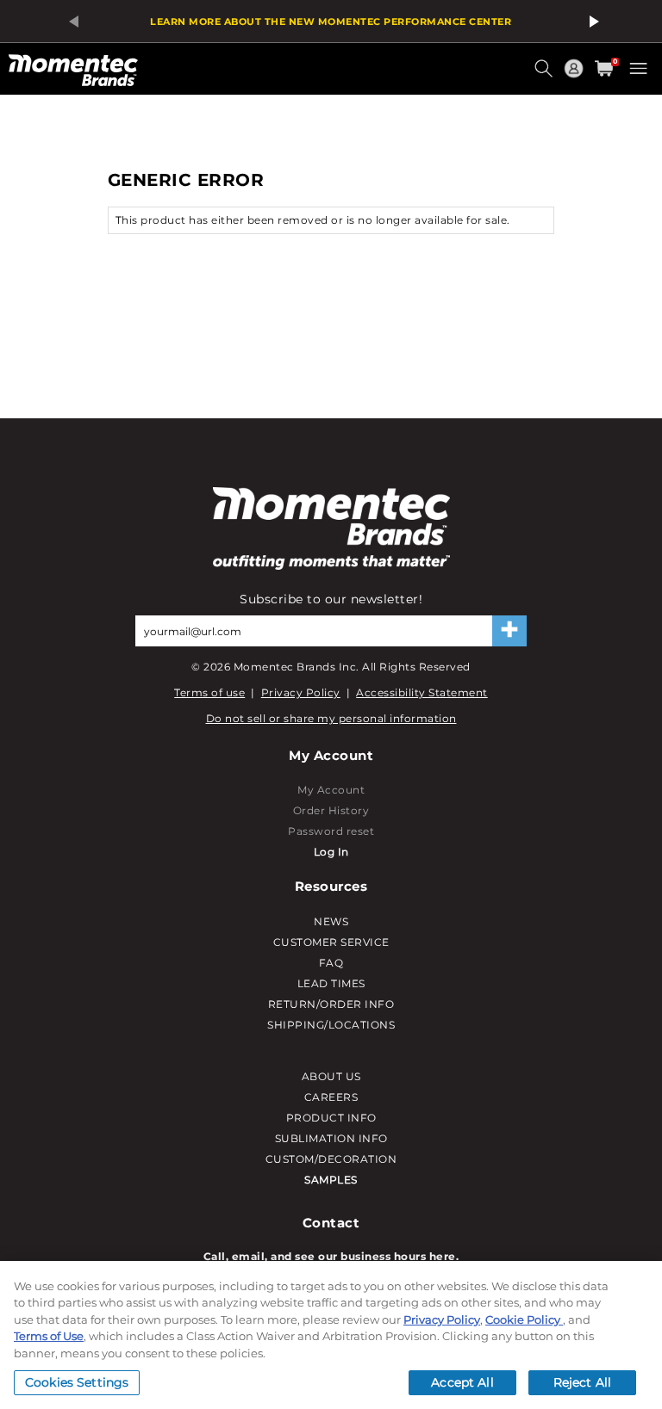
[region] (331, 1335)
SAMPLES (331, 1179)
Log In (331, 851)
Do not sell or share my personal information (331, 718)
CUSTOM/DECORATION (331, 1159)
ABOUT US (331, 1076)
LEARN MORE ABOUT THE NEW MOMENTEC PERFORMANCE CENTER (330, 21)
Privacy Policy (300, 692)
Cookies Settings (76, 1382)
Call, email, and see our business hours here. (331, 1256)
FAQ (331, 962)
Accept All (462, 1382)
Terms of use (209, 692)
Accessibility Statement (422, 692)
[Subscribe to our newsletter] (509, 630)
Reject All (582, 1382)
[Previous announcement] (71, 21)
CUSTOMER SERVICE (331, 942)
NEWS (331, 921)
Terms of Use (49, 1336)
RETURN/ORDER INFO (331, 1004)
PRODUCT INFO (331, 1117)
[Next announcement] (591, 21)
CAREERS (331, 1097)
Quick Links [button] (576, 76)
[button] (546, 75)
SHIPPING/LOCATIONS (331, 1024)
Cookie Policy (524, 1319)
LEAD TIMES (331, 983)
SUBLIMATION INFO (331, 1138)
